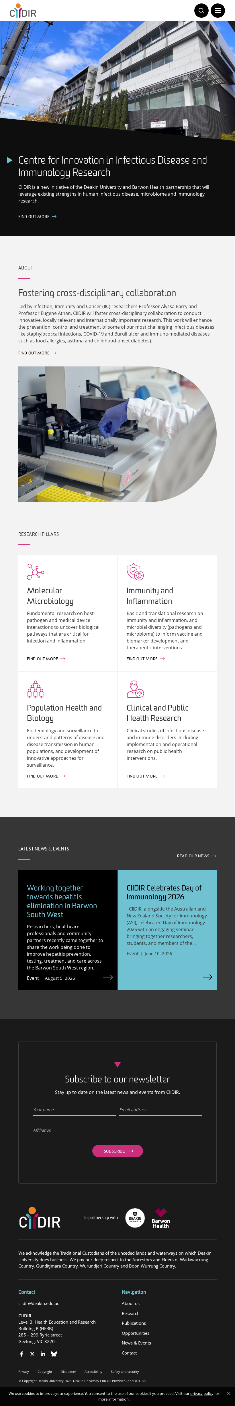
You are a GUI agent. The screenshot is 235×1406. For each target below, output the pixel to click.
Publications (134, 1323)
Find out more (34, 353)
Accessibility (93, 1371)
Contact (129, 1353)
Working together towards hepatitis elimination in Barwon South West (62, 902)
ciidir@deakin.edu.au (39, 1303)
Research (131, 1313)
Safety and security (125, 1371)
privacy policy (202, 1393)
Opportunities (135, 1333)
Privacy (23, 1371)
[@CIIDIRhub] (21, 1354)
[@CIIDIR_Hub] (32, 1354)
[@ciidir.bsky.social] (54, 1354)
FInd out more (34, 217)
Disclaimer (68, 1371)
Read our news (193, 856)
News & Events (136, 1343)
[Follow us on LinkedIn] (43, 1354)
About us (131, 1303)
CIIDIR (25, 1315)
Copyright (45, 1371)
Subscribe (114, 1151)
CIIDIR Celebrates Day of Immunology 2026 (164, 893)
